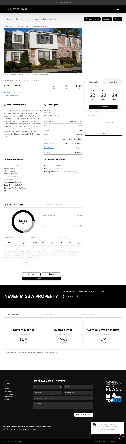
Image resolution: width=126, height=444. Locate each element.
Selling (7, 389)
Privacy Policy (96, 441)
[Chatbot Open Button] (121, 439)
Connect (8, 399)
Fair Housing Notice (63, 2)
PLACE (49, 426)
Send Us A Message (83, 414)
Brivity (11, 441)
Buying (7, 386)
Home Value (9, 394)
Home (6, 381)
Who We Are (9, 397)
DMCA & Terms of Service (109, 441)
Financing (8, 391)
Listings (7, 383)
